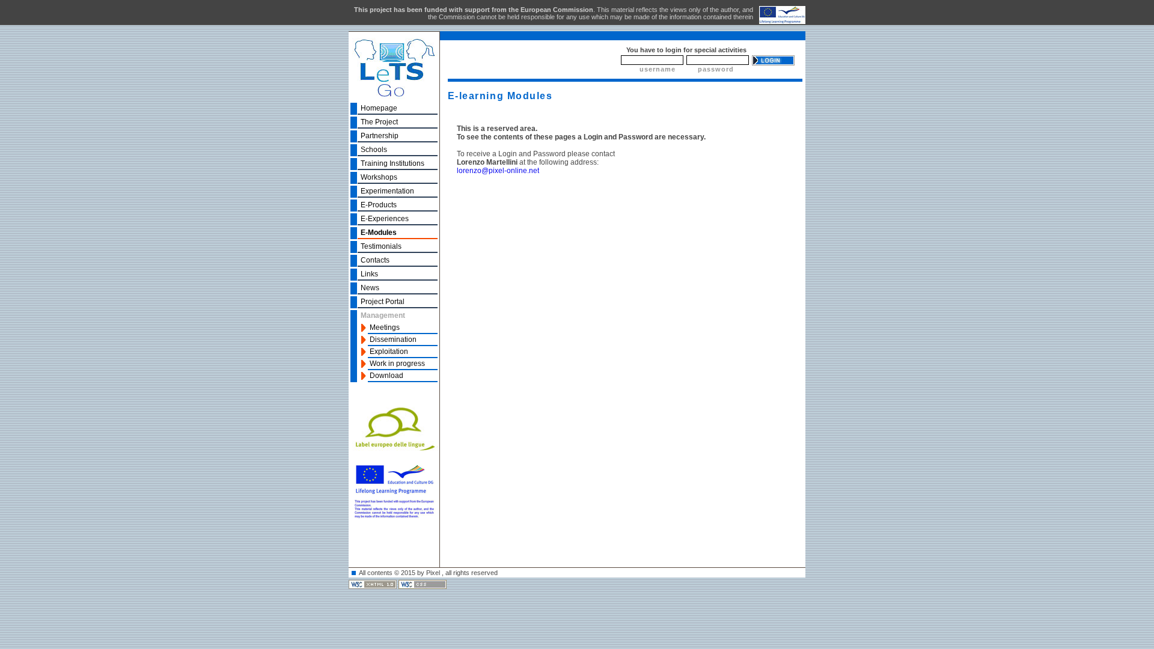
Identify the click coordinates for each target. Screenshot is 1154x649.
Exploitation (389, 351)
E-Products (379, 205)
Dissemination (393, 339)
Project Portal (383, 301)
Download (386, 375)
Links (369, 274)
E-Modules (379, 232)
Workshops (379, 177)
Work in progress (397, 363)
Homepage (379, 108)
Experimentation (387, 191)
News (370, 288)
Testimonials (381, 246)
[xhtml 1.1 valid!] (373, 583)
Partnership (379, 136)
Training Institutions (392, 163)
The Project (379, 122)
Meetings (385, 327)
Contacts (375, 260)
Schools (374, 149)
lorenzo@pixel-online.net (498, 170)
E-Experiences (385, 219)
